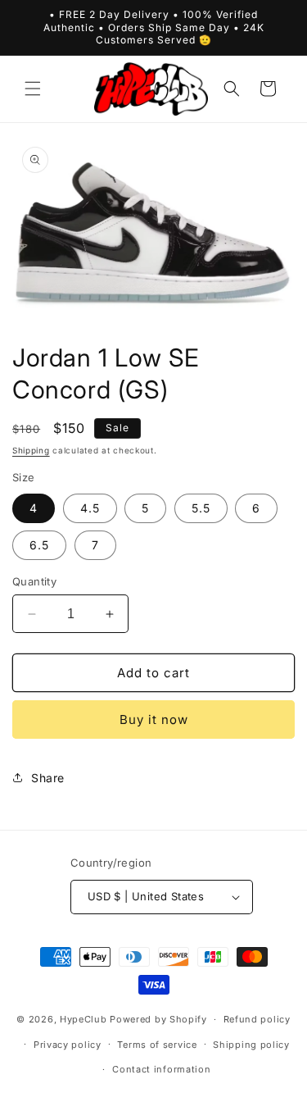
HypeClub (83, 1019)
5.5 (201, 508)
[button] (33, 89)
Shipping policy (251, 1044)
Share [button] (48, 778)
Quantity (34, 581)
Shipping (31, 450)
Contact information (161, 1069)
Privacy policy (68, 1044)
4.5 (90, 508)
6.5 (39, 545)
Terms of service (156, 1044)
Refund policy (257, 1019)
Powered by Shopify (158, 1019)
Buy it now (154, 719)
